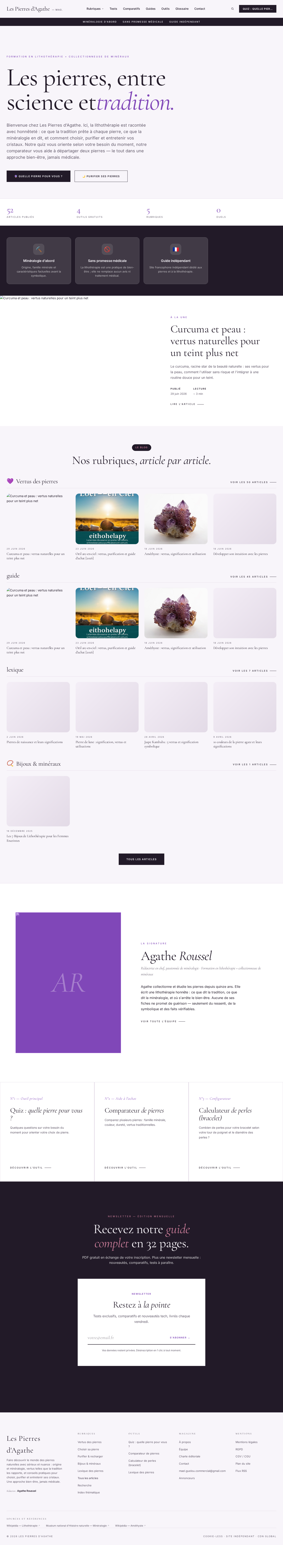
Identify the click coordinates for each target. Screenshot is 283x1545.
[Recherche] (232, 8)
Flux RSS (241, 1470)
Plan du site (243, 1463)
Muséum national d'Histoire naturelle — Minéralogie (77, 1525)
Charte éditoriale (189, 1456)
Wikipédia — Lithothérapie (23, 1525)
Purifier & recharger (90, 1456)
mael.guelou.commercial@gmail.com (202, 1470)
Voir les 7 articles (250, 670)
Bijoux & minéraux (89, 1463)
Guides (151, 8)
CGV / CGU (243, 1456)
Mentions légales (247, 1442)
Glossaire (182, 8)
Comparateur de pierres (143, 1453)
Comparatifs (131, 8)
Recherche (85, 1485)
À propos (185, 1442)
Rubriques (94, 8)
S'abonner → (180, 1337)
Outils (165, 8)
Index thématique (89, 1492)
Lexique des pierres (90, 1470)
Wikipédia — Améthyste (130, 1525)
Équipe (183, 1449)
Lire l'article (183, 404)
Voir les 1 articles (250, 764)
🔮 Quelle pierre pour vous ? (38, 176)
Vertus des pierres (90, 1442)
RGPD (239, 1449)
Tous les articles (141, 859)
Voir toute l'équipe (159, 1021)
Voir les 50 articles (249, 482)
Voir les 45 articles (249, 576)
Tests (113, 8)
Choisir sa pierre (88, 1449)
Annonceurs (187, 1478)
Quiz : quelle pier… (258, 8)
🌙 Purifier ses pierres (101, 176)
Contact (199, 8)
